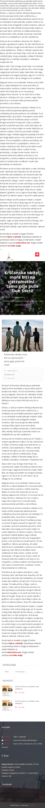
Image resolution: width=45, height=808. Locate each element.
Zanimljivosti (19, 297)
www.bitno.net (23, 243)
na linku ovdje (14, 245)
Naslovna (5, 297)
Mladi (7, 672)
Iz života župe (20, 672)
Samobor (32, 805)
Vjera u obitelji (14, 237)
